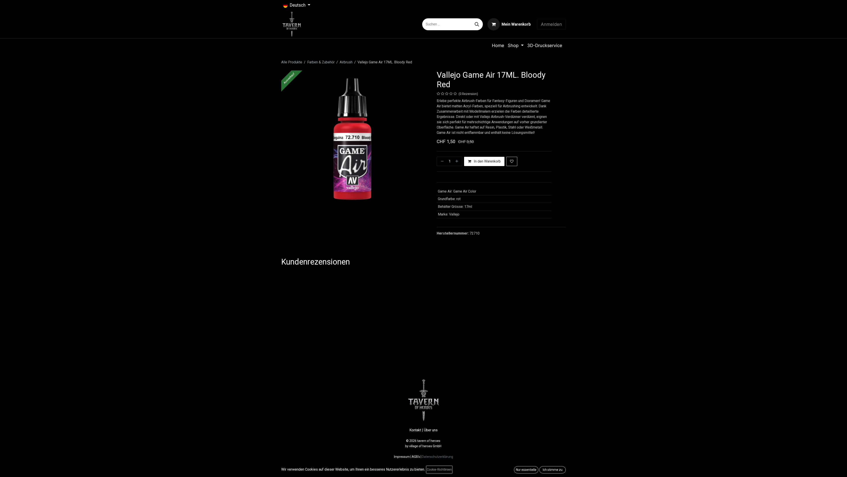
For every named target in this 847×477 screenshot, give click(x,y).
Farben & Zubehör (321, 62)
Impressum (402, 456)
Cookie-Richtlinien (439, 469)
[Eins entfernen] (441, 161)
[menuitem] (498, 45)
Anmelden (551, 24)
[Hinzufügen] (457, 161)
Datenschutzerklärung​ (437, 456)
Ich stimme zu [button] (552, 469)
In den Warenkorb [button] (487, 161)
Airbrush (346, 62)
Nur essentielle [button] (526, 469)
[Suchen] (477, 24)
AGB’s (416, 456)
